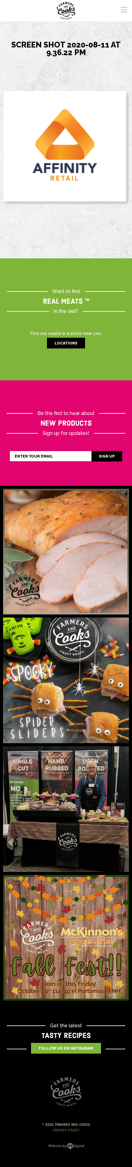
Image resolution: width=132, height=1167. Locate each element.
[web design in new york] (66, 1148)
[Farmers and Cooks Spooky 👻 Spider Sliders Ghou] (66, 680)
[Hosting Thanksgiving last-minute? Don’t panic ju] (66, 551)
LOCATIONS (66, 343)
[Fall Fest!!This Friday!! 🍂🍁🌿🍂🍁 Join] (66, 938)
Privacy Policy (66, 1130)
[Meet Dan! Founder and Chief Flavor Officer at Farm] (66, 809)
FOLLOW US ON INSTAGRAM (66, 1048)
